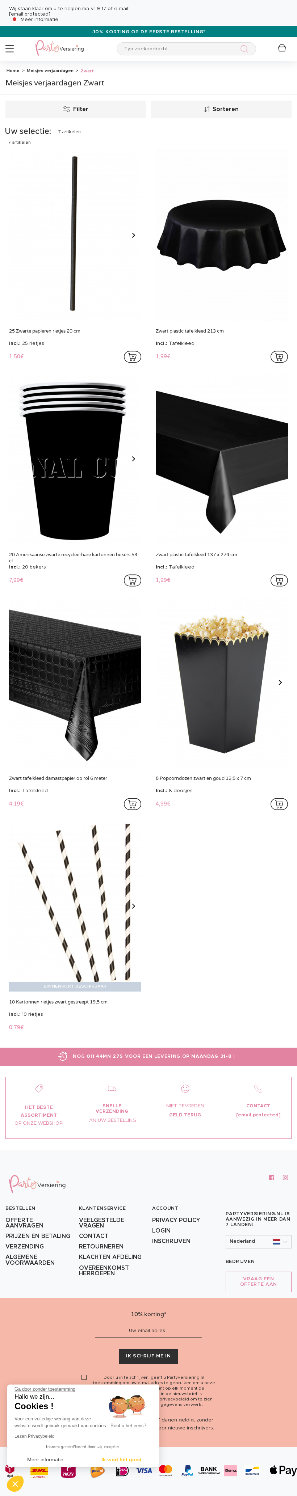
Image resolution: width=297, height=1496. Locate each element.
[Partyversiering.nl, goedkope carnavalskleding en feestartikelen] (59, 43)
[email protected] (29, 14)
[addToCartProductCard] (132, 357)
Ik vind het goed (121, 1459)
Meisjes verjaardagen (50, 70)
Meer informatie (39, 19)
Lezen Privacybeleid (34, 1436)
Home (13, 70)
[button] (259, 1241)
